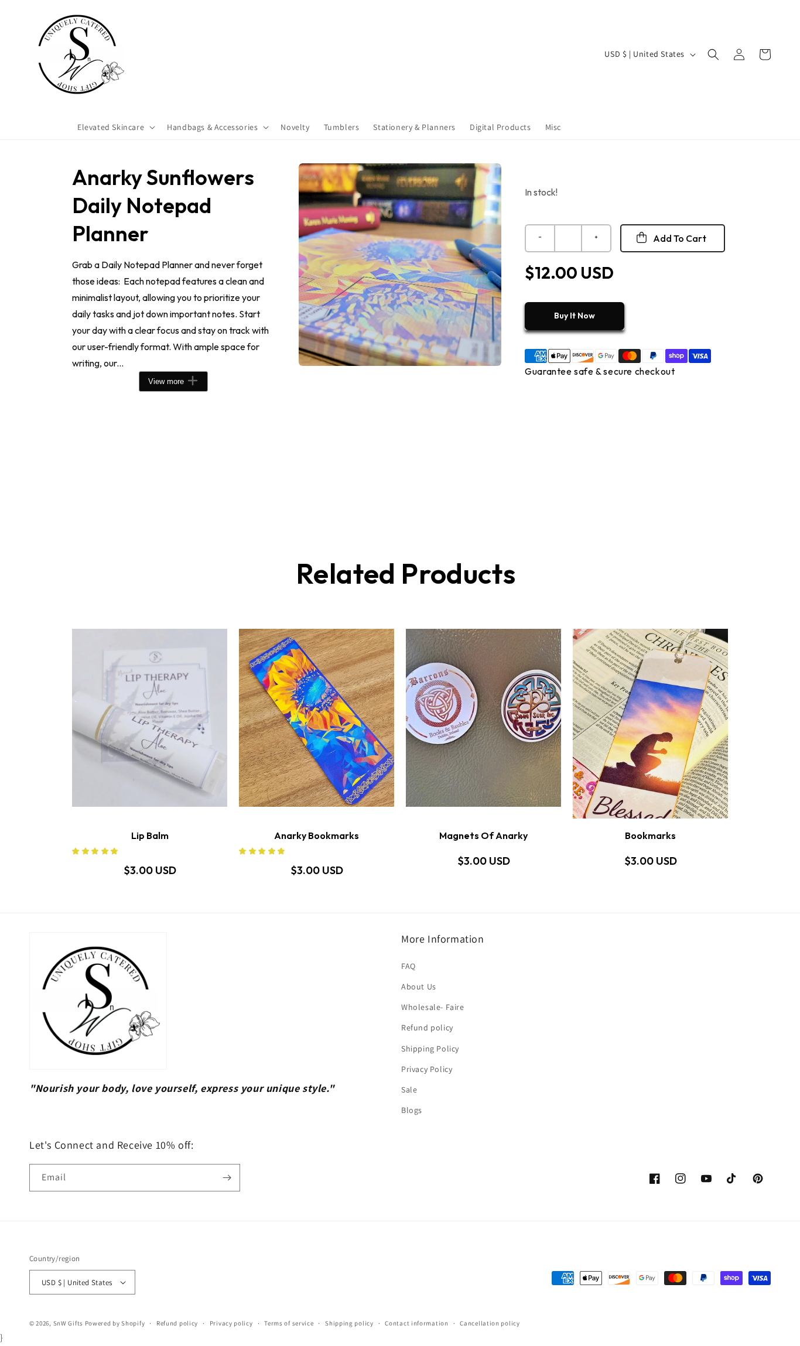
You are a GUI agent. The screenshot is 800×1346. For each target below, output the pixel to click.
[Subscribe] (227, 1177)
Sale (409, 1089)
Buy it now (574, 315)
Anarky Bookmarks (316, 835)
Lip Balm (150, 835)
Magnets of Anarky (483, 835)
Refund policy (427, 1027)
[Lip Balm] (149, 723)
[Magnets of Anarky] (483, 723)
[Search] (713, 54)
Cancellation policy (489, 1323)
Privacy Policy (426, 1069)
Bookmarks (650, 835)
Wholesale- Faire (432, 1007)
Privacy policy (231, 1323)
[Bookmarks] (650, 723)
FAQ (408, 966)
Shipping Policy (430, 1048)
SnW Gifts (68, 1323)
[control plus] (596, 238)
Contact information (416, 1323)
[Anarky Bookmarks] (316, 723)
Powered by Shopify (115, 1323)
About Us (418, 986)
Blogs (411, 1110)
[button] (115, 127)
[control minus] (539, 238)
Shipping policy (349, 1323)
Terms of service (288, 1323)
